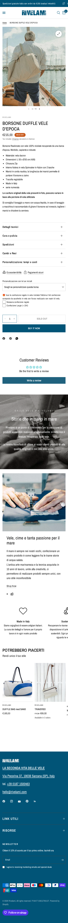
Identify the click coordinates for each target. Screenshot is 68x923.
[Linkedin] (37, 801)
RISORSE (9, 830)
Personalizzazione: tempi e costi (19, 262)
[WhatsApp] (17, 338)
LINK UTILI (10, 818)
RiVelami (6, 695)
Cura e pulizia (9, 235)
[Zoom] (58, 34)
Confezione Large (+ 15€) (17, 305)
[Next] (39, 109)
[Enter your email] (62, 860)
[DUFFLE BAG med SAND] (17, 673)
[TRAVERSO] (50, 673)
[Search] (58, 13)
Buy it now (34, 328)
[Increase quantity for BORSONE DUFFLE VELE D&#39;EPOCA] (14, 319)
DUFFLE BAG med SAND (14, 699)
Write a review (34, 380)
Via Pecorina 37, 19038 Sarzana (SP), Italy (28, 776)
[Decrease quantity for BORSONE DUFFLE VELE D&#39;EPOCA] (5, 319)
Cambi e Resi (9, 253)
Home (4, 22)
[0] (63, 13)
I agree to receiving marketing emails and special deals (29, 867)
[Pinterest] (11, 338)
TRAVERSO (40, 699)
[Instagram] (13, 801)
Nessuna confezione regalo (18, 302)
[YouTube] (21, 801)
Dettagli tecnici (10, 227)
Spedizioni (8, 244)
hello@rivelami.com (14, 792)
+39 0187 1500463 (18, 784)
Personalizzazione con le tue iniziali (17, 281)
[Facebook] (4, 338)
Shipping (15, 139)
